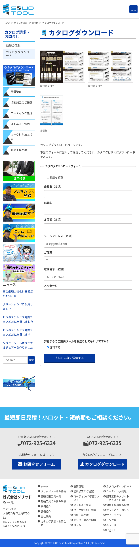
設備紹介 (46, 511)
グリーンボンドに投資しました (18, 306)
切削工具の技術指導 (117, 505)
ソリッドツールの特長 (53, 491)
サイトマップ (113, 515)
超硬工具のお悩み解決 (53, 501)
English (110, 530)
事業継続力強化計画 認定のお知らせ (18, 293)
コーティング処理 (21, 113)
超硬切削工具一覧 (51, 496)
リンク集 (111, 520)
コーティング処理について (86, 498)
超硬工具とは (19, 150)
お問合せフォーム (39, 464)
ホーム (44, 486)
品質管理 (16, 91)
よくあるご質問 (20, 124)
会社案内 (46, 516)
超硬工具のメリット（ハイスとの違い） (117, 498)
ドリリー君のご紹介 (84, 520)
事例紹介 (46, 506)
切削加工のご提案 (21, 102)
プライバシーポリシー (119, 510)
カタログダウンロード (17, 54)
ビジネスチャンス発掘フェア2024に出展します (18, 332)
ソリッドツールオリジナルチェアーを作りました (18, 345)
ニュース (111, 525)
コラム (77, 525)
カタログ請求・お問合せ (17, 34)
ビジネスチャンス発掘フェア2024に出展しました (18, 319)
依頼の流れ (13, 45)
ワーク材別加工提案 (21, 137)
